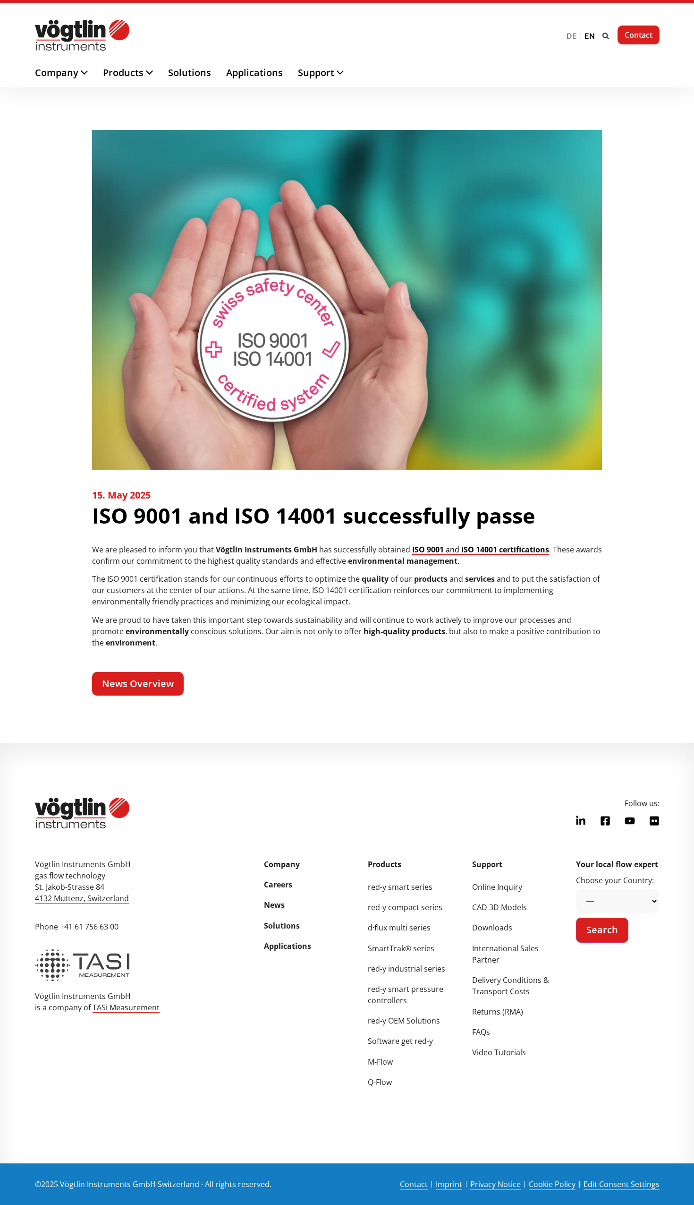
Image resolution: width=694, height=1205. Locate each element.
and (480, 549)
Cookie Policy (552, 1184)
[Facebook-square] (605, 821)
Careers (278, 884)
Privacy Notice (495, 1184)
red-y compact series (405, 907)
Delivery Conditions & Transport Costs (510, 986)
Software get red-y (400, 1041)
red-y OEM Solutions (404, 1021)
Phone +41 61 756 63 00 (76, 926)
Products (384, 864)
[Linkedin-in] (581, 821)
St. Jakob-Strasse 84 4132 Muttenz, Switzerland (82, 893)
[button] (605, 36)
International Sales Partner (505, 954)
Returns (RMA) (497, 1012)
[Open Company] (91, 73)
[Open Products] (157, 73)
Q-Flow (380, 1082)
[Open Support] (347, 73)
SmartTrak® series (401, 948)
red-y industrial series (406, 969)
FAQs (481, 1032)
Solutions (282, 926)
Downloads (492, 927)
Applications (287, 946)
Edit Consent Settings (622, 1184)
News (274, 905)
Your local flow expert (617, 864)
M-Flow (380, 1062)
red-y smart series (400, 887)
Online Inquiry (497, 887)
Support (487, 864)
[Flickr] (654, 821)
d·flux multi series (399, 927)
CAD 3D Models (499, 907)
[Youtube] (630, 821)
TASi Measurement (126, 1007)
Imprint (449, 1184)
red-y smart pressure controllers (405, 995)
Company (282, 864)
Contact (414, 1184)
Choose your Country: (615, 880)
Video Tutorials (499, 1052)
